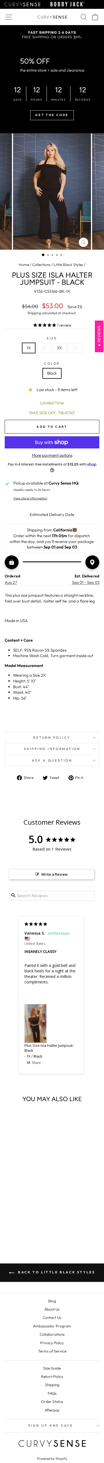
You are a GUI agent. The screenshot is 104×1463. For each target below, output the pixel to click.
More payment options (52, 455)
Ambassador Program (52, 1326)
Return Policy (52, 1376)
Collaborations (52, 1334)
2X (43, 347)
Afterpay (52, 1410)
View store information (30, 498)
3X (59, 347)
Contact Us (52, 1317)
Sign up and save (50, 1425)
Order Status (52, 1401)
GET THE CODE (52, 115)
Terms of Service (52, 1351)
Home (24, 264)
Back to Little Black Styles (56, 1272)
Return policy (52, 737)
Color (52, 363)
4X (75, 347)
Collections (41, 264)
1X (29, 347)
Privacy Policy (52, 1342)
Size (52, 338)
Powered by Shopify (52, 1458)
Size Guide (52, 1368)
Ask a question (52, 760)
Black (52, 373)
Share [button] (36, 1062)
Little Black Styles (68, 264)
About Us (52, 1309)
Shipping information (52, 749)
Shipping (34, 313)
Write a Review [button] (54, 874)
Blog (52, 1300)
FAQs (52, 1393)
